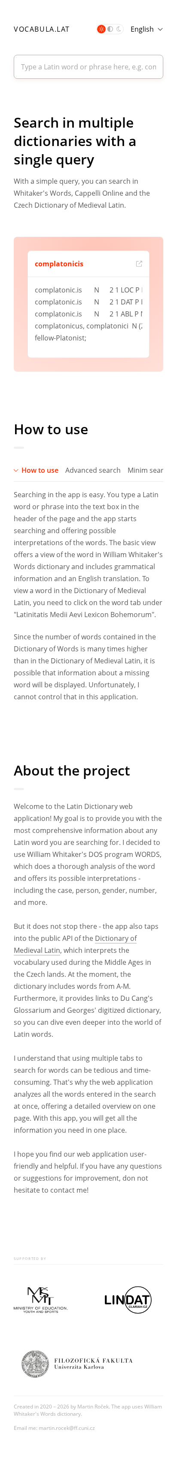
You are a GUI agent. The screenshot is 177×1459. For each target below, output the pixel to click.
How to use (39, 470)
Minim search (149, 470)
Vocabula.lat (42, 29)
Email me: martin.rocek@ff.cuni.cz (54, 1428)
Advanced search (93, 470)
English (142, 29)
